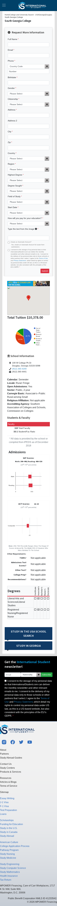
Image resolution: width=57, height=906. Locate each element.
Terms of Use (43, 258)
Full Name (12, 39)
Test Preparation (8, 810)
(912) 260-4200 (19, 369)
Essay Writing (7, 798)
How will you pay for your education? (25, 218)
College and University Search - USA (24, 15)
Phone (11, 61)
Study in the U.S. (8, 828)
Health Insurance (9, 876)
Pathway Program (9, 850)
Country (11, 153)
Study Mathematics (10, 872)
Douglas (48, 15)
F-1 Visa (4, 806)
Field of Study (14, 196)
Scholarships (7, 820)
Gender (11, 88)
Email (10, 50)
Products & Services (10, 772)
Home (7, 15)
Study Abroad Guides (11, 757)
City (9, 131)
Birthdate (12, 77)
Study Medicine (8, 858)
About (3, 750)
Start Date (12, 207)
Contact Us (6, 764)
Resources (5, 778)
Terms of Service (8, 786)
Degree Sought (15, 186)
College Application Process (14, 846)
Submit (45, 271)
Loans (3, 814)
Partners (4, 754)
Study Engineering (9, 864)
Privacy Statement (20, 260)
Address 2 (12, 120)
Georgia (42, 15)
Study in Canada (8, 832)
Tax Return (5, 880)
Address (11, 110)
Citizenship (13, 99)
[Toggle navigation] (4, 5)
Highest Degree (15, 175)
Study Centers (7, 768)
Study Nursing (7, 854)
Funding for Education (11, 824)
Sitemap (4, 792)
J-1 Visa (4, 802)
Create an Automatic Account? (21, 242)
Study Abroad (7, 836)
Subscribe (46, 674)
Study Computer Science (13, 868)
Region (11, 164)
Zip (9, 142)
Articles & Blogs (8, 782)
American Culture (9, 842)
